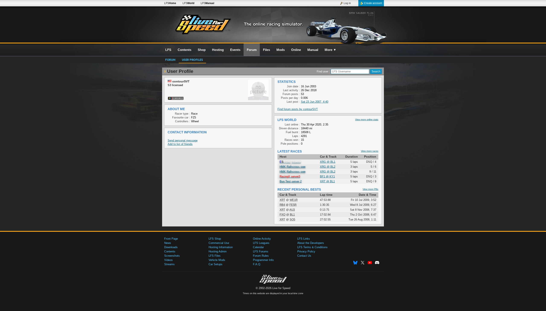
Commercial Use (219, 243)
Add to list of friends (180, 144)
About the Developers (310, 243)
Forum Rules (261, 255)
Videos (168, 260)
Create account (373, 3)
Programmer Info (263, 260)
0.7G (227, 30)
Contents (169, 251)
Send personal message (182, 140)
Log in (347, 3)
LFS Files (215, 255)
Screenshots (172, 255)
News (167, 243)
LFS (170, 3)
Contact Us (304, 255)
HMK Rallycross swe (292, 166)
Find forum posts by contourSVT (297, 109)
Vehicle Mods (217, 260)
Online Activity (262, 238)
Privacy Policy (306, 251)
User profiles (192, 59)
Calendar (258, 247)
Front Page (171, 238)
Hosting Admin (218, 251)
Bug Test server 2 (291, 181)
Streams (169, 264)
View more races (369, 151)
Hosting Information (221, 247)
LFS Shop (215, 238)
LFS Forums (260, 251)
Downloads (171, 247)
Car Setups (215, 264)
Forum (170, 59)
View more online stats (366, 119)
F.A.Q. (257, 264)
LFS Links (303, 238)
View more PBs (370, 189)
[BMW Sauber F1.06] (347, 27)
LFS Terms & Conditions (312, 247)
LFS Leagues (261, 243)
